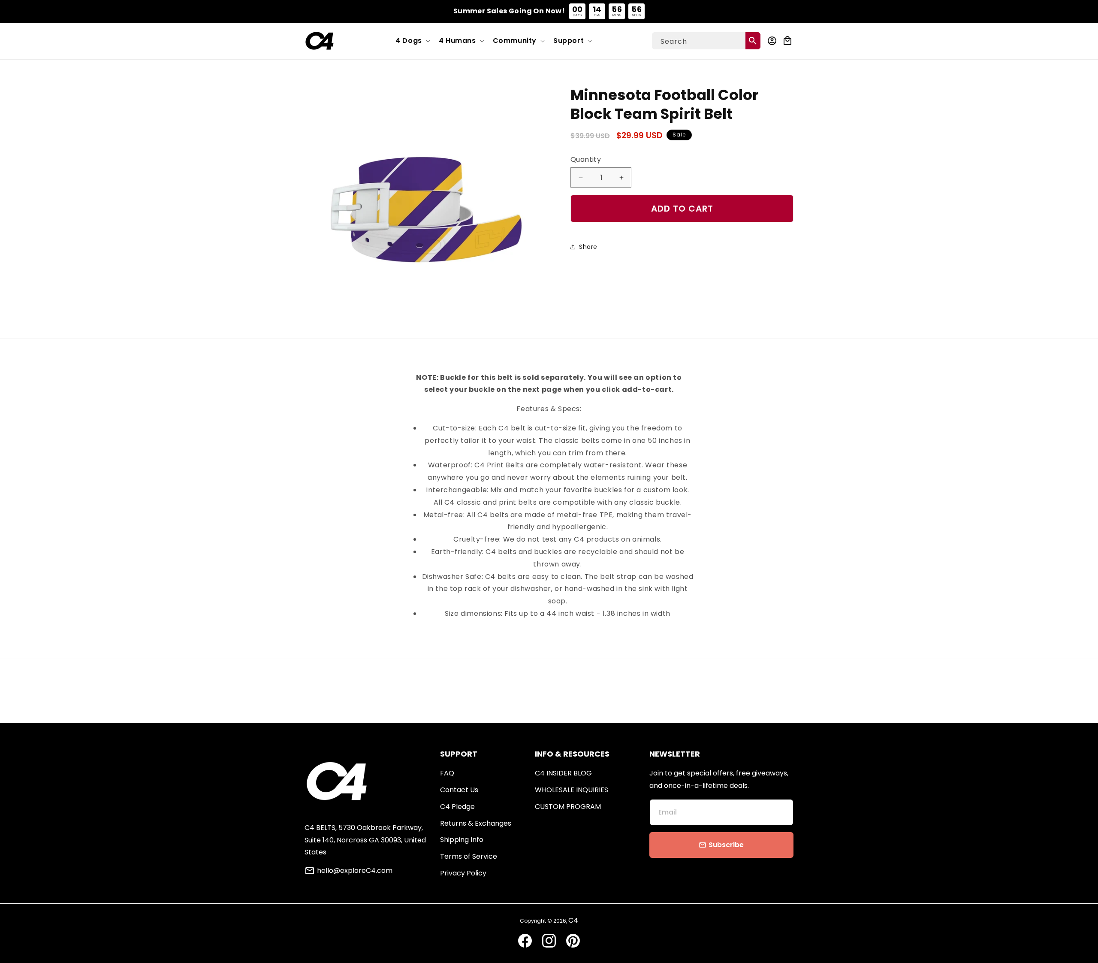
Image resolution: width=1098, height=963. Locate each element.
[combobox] (706, 40)
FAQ (447, 773)
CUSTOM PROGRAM (568, 807)
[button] (412, 41)
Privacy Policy (463, 873)
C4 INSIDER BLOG (563, 773)
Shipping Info (461, 840)
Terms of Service (468, 856)
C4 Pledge (457, 807)
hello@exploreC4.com (354, 870)
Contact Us (459, 790)
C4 (573, 920)
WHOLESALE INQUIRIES (571, 790)
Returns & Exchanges (475, 823)
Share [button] (588, 246)
